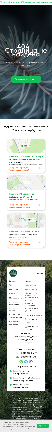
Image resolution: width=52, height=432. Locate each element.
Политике (31, 429)
